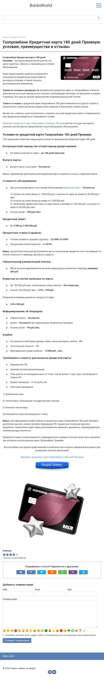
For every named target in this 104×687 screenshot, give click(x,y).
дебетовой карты (72, 187)
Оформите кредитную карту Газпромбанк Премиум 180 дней (34, 123)
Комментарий (10, 599)
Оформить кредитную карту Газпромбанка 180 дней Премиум (51, 457)
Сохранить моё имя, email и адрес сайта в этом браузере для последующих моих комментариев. (51, 635)
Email (37, 589)
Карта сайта (8, 656)
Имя (5, 589)
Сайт (69, 589)
